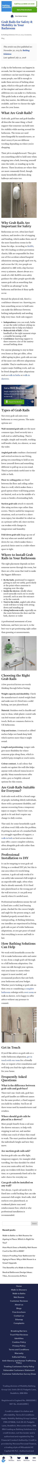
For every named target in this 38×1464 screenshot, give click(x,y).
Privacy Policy (19, 1345)
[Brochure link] (27, 1459)
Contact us (19, 1315)
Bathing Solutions (9, 35)
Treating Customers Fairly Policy (19, 1366)
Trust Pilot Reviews (19, 1334)
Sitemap (19, 1319)
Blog (2, 38)
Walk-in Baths (18, 1293)
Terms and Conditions (19, 1349)
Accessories (27, 35)
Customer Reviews (19, 1301)
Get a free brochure (24, 10)
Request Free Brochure (15, 402)
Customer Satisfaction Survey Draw (19, 1374)
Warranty (19, 1353)
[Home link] (4, 1459)
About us (19, 1304)
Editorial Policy (19, 1357)
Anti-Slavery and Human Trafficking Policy (19, 1361)
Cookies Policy (19, 1342)
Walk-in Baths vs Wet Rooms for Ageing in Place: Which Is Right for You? (18, 1239)
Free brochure (19, 1312)
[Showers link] (11, 1459)
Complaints (19, 1323)
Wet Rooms (19, 1297)
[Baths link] (19, 1459)
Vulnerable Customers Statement (19, 1370)
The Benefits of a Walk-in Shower (17, 1267)
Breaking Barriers (19, 1331)
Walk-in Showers (19, 1289)
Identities (19, 1338)
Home (19, 1286)
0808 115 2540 (28, 4)
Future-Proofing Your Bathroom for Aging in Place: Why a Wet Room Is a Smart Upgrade (19, 1259)
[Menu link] (34, 1459)
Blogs (19, 1308)
